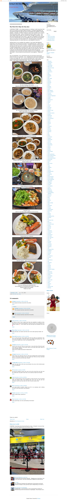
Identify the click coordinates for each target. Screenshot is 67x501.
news (49, 201)
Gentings (49, 130)
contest (49, 105)
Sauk (49, 240)
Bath (49, 77)
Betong (49, 83)
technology (50, 271)
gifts (49, 134)
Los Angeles (50, 186)
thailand (49, 277)
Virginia (49, 283)
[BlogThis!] (22, 292)
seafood (49, 242)
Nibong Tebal (50, 203)
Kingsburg (50, 174)
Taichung (49, 262)
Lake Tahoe (50, 180)
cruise (49, 106)
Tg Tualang (50, 275)
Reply (13, 304)
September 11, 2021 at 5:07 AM (22, 301)
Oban (49, 204)
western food (50, 286)
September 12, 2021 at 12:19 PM (24, 362)
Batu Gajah (50, 78)
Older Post (42, 419)
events (49, 119)
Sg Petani (50, 245)
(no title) (16, 482)
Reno (49, 229)
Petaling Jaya (50, 220)
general (49, 129)
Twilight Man (15, 362)
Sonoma (49, 253)
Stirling (49, 257)
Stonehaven (50, 260)
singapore (50, 250)
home (49, 152)
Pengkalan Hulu (51, 216)
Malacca (49, 188)
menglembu (50, 191)
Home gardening (51, 154)
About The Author (51, 36)
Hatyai (49, 146)
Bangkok (49, 75)
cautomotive (50, 99)
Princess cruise (51, 224)
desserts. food (50, 110)
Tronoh (49, 281)
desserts (49, 109)
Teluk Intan (50, 273)
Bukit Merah (50, 90)
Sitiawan (49, 252)
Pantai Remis (50, 209)
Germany (49, 131)
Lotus (13, 377)
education (50, 117)
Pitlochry (49, 222)
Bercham (49, 82)
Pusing (49, 225)
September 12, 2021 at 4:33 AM (22, 354)
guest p (49, 142)
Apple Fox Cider (51, 68)
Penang (49, 214)
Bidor (49, 85)
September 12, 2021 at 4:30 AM (22, 344)
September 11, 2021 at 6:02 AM (24, 308)
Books (49, 89)
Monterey (50, 195)
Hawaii (49, 147)
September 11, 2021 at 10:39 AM (20, 320)
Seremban (50, 244)
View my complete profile (50, 53)
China (49, 102)
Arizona (49, 69)
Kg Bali (49, 172)
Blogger (38, 498)
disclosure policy (51, 113)
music (49, 199)
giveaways (50, 137)
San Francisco (50, 237)
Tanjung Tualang (51, 269)
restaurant (50, 230)
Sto (48, 258)
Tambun (49, 268)
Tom (13, 399)
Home (27, 419)
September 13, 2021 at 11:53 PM (21, 393)
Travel (19, 294)
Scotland (49, 241)
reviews (49, 233)
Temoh (49, 274)
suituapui (14, 301)
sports (49, 254)
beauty (49, 79)
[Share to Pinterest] (25, 292)
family (49, 121)
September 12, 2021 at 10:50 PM (20, 377)
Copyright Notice (51, 39)
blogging (49, 87)
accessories (50, 62)
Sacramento (50, 234)
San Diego (50, 236)
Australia (49, 70)
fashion (49, 122)
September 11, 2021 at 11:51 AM (23, 330)
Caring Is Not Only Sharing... (19, 4)
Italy (49, 164)
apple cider (50, 66)
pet (48, 218)
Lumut (49, 187)
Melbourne (50, 190)
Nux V (13, 385)
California (50, 94)
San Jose (16, 294)
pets (48, 221)
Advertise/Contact (51, 37)
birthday (49, 86)
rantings (49, 226)
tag (48, 261)
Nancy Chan (14, 330)
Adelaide (49, 64)
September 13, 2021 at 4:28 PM (21, 385)
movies (49, 196)
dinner (49, 111)
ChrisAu (13, 393)
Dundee (49, 114)
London (49, 184)
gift (48, 133)
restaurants (50, 232)
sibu (48, 248)
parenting (50, 210)
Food (13, 294)
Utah (49, 282)
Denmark (49, 107)
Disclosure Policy (51, 40)
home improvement (52, 155)
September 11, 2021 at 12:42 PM (23, 336)
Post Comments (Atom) (19, 421)
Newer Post (12, 419)
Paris (49, 212)
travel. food (50, 279)
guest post (50, 143)
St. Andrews (50, 256)
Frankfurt (50, 126)
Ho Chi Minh (50, 151)
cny (48, 103)
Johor (49, 168)
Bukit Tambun (50, 91)
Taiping (49, 265)
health (49, 148)
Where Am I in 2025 (14, 424)
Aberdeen (49, 61)
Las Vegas (50, 183)
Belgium (49, 81)
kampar (49, 170)
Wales (49, 285)
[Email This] (21, 292)
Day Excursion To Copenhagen (21, 487)
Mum (49, 197)
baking (49, 74)
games (49, 127)
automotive (50, 71)
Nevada (49, 200)
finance (49, 123)
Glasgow (49, 138)
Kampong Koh (50, 171)
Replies (14, 306)
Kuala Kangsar (51, 176)
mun (16, 313)
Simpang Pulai (51, 249)
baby (49, 73)
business (49, 93)
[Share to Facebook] (24, 292)
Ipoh (48, 162)
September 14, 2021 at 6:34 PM (20, 399)
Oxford (49, 206)
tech (48, 270)
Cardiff (49, 98)
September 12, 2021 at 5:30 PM (19, 370)
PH (12, 370)
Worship (49, 287)
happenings (50, 144)
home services (50, 156)
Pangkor (49, 208)
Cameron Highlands (52, 95)
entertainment (51, 118)
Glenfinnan (50, 139)
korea (49, 175)
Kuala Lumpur (50, 178)
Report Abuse (50, 290)
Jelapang (49, 167)
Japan (49, 166)
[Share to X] (23, 292)
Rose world (14, 336)
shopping (49, 246)
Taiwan (49, 266)
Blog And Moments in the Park (21, 477)
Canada (49, 97)
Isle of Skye (50, 163)
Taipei (49, 264)
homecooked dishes (51, 158)
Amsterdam (50, 65)
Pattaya (49, 213)
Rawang (49, 228)
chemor (49, 101)
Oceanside (50, 205)
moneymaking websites (51, 193)
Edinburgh (50, 115)
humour (49, 160)
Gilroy (49, 135)
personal (49, 217)
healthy (49, 150)
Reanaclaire (50, 48)
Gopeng (49, 141)
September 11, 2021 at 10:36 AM (23, 313)
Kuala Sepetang (51, 179)
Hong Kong (50, 159)
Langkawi (50, 182)
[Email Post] (20, 292)
